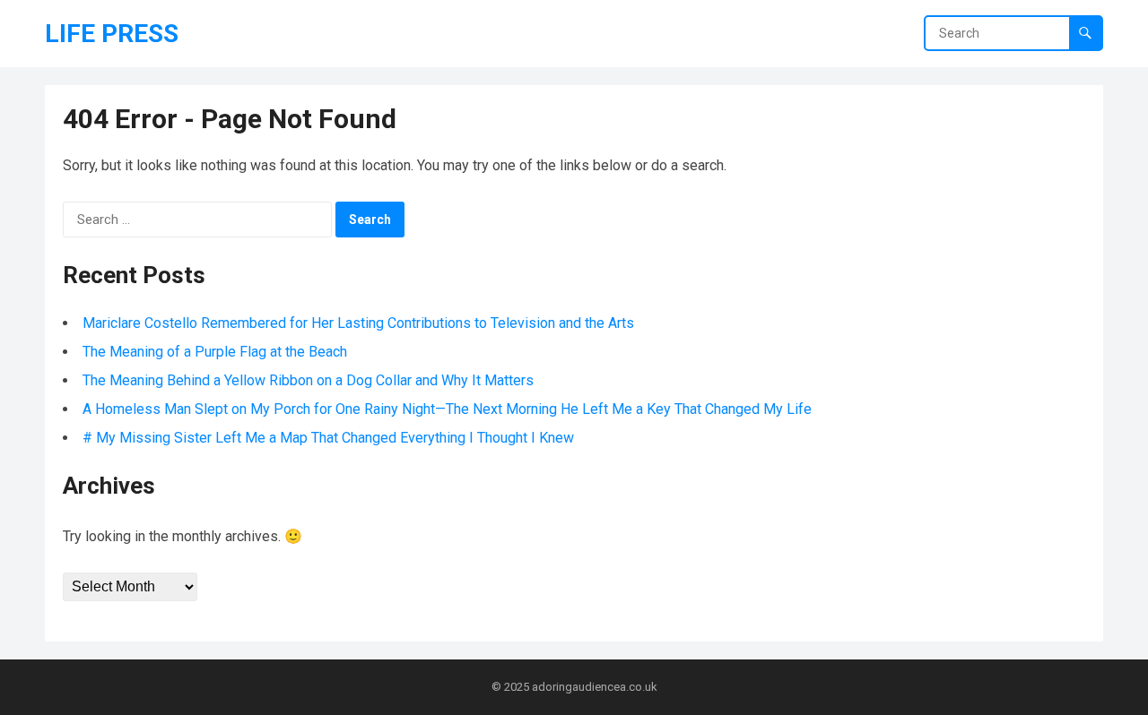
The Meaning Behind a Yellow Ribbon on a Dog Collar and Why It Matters (308, 380)
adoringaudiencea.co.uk (594, 686)
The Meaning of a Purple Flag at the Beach (215, 351)
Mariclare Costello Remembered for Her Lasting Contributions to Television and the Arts (358, 323)
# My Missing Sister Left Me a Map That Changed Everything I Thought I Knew (328, 437)
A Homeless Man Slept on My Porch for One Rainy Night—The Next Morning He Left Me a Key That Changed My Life (447, 409)
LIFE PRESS (111, 33)
